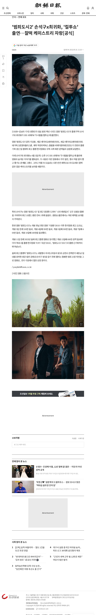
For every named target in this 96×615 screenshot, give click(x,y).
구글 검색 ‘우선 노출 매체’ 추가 (26, 45)
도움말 (74, 438)
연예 (14, 17)
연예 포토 (22, 17)
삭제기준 (81, 438)
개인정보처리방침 (32, 603)
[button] (3, 8)
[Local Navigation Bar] (3, 8)
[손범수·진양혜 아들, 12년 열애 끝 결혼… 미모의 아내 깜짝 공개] (23, 471)
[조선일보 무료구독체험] (48, 394)
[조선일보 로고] (48, 5)
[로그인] (92, 8)
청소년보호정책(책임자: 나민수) (50, 603)
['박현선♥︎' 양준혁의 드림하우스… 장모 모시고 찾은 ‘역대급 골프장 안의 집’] (23, 487)
